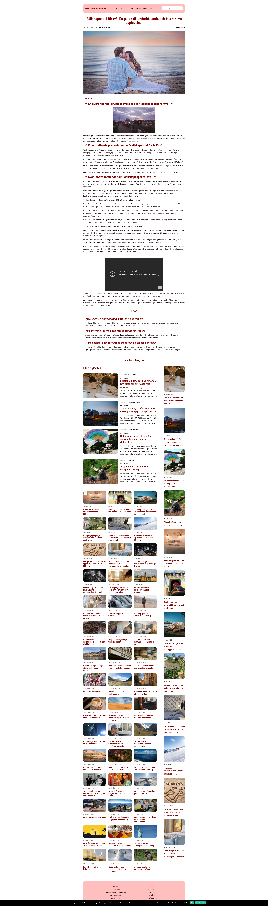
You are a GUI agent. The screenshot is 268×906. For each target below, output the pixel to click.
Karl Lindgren (134, 430)
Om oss (130, 8)
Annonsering (120, 8)
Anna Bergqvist (134, 402)
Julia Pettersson (104, 28)
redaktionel (180, 28)
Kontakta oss (147, 8)
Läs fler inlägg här (134, 360)
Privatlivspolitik (200, 903)
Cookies (138, 8)
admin (134, 374)
